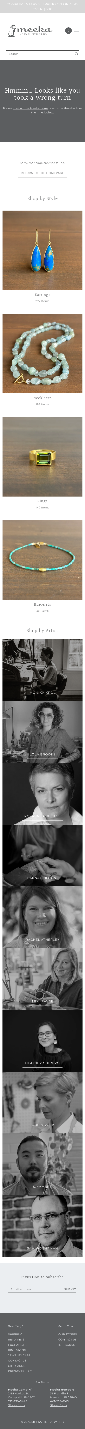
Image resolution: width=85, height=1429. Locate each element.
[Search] (76, 54)
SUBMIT (70, 1289)
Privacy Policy (20, 1371)
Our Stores (67, 1334)
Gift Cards (16, 1365)
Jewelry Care (19, 1355)
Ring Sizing (17, 1350)
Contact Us (17, 1360)
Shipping (15, 1334)
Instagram (67, 1344)
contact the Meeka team (30, 108)
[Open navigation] (76, 30)
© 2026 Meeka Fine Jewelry (42, 1421)
